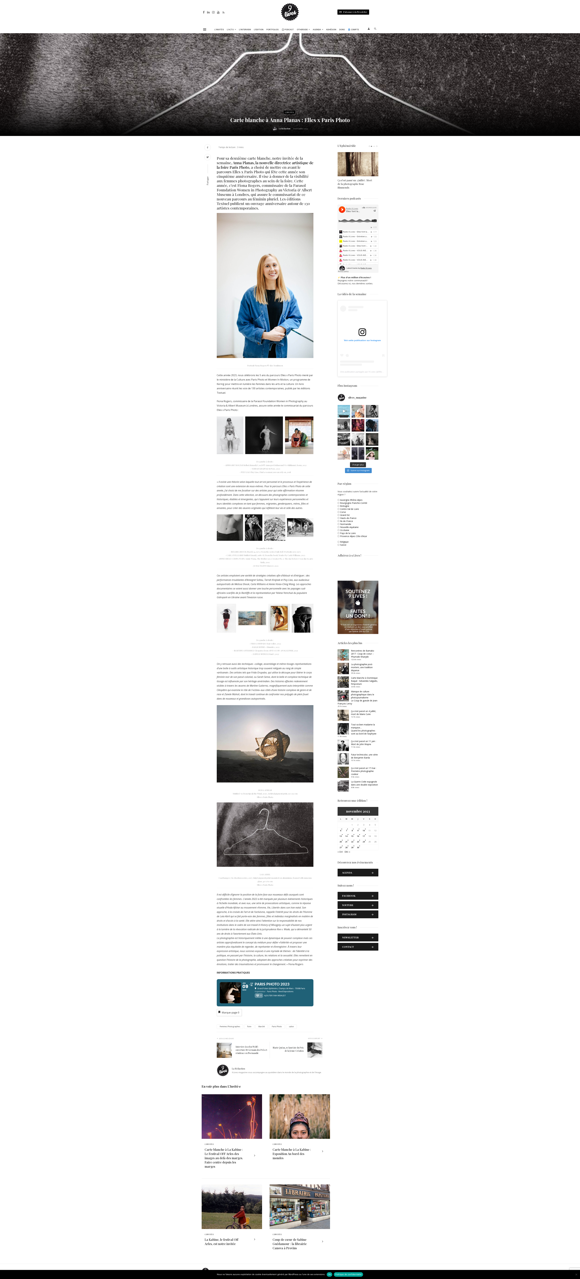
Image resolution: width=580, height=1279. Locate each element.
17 (364, 836)
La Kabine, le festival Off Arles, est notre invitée (221, 1241)
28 (346, 847)
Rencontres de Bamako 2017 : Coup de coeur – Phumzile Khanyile (362, 653)
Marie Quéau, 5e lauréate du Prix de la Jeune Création (288, 1049)
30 (358, 847)
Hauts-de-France (348, 518)
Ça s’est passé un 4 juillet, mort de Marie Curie (363, 713)
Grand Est (345, 515)
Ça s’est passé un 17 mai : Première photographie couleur (363, 771)
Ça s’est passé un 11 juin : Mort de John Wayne (363, 743)
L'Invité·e (289, 112)
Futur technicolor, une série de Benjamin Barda (364, 756)
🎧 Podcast (288, 29)
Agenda (317, 29)
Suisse (343, 544)
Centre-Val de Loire (349, 509)
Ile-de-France (346, 521)
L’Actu (230, 29)
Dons (342, 29)
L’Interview (245, 29)
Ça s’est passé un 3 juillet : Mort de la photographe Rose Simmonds (355, 184)
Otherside (302, 29)
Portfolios (272, 29)
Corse (343, 512)
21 (346, 841)
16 (358, 836)
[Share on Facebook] (207, 147)
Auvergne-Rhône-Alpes (351, 499)
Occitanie (344, 530)
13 (341, 836)
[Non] (576, 1274)
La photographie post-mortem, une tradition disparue (362, 667)
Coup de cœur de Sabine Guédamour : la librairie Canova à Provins (290, 1243)
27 (341, 847)
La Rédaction (284, 128)
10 (364, 830)
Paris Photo (277, 1026)
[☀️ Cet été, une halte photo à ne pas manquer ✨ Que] (372, 411)
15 (352, 836)
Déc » (347, 851)
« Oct (340, 851)
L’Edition (258, 29)
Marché (261, 1026)
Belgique (344, 541)
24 (364, 841)
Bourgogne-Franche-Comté (353, 503)
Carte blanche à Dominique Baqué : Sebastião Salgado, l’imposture (364, 680)
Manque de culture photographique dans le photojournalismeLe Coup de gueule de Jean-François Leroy (358, 697)
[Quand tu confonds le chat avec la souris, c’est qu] (358, 411)
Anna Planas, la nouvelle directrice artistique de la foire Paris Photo (265, 165)
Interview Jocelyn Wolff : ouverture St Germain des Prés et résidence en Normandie (251, 1050)
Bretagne (344, 506)
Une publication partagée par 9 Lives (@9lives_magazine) (368, 372)
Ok (329, 1274)
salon (291, 1026)
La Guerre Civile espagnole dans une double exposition (364, 783)
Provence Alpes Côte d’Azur (353, 536)
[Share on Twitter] (207, 157)
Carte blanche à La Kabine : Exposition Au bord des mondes (292, 1153)
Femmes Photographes (230, 1026)
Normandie (345, 524)
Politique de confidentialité (348, 1274)
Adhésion (331, 29)
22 (352, 841)
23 (358, 841)
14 (346, 836)
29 (352, 847)
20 (341, 841)
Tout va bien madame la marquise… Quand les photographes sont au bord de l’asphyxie (363, 729)
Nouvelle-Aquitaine (349, 527)
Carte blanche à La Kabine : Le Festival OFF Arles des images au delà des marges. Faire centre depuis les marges (224, 1157)
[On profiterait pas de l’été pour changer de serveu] (344, 411)
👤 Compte (353, 29)
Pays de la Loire (348, 533)
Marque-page (230, 1012)
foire (249, 1026)
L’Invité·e (219, 29)
